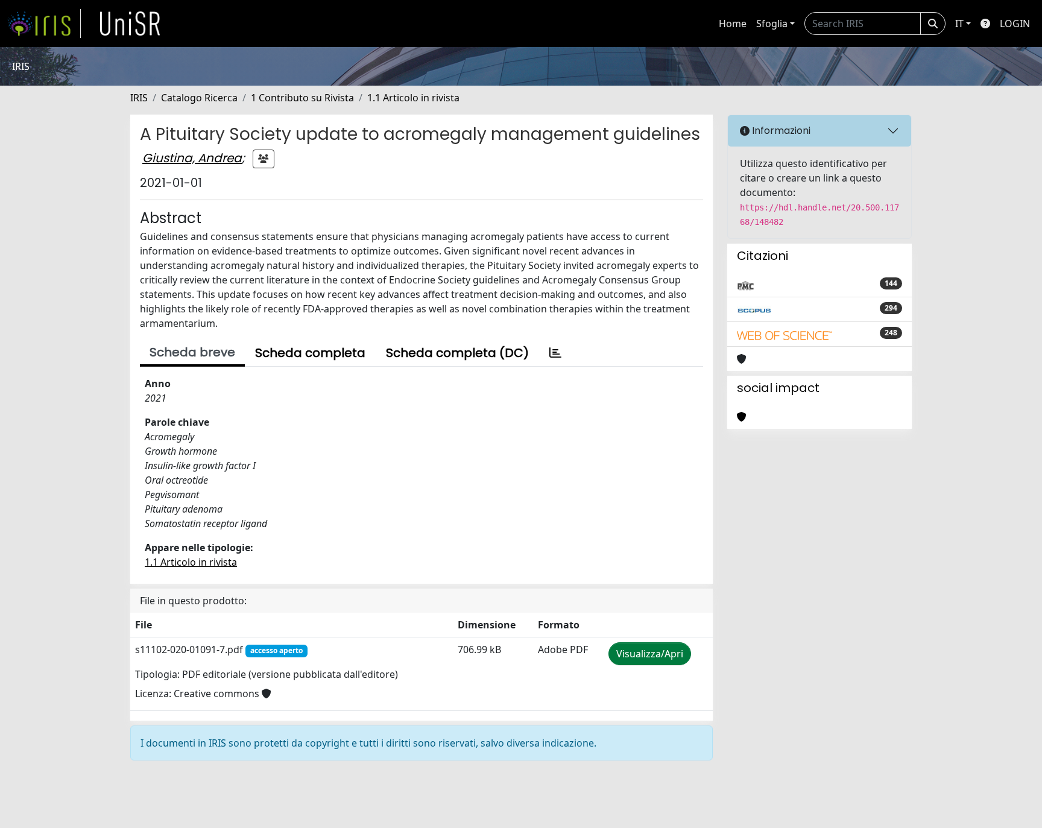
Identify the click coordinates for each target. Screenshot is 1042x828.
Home (733, 23)
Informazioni (780, 130)
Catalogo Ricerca (199, 97)
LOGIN (1015, 23)
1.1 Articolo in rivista (413, 97)
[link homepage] (44, 23)
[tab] (555, 352)
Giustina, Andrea (192, 158)
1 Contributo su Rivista (302, 97)
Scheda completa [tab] (310, 352)
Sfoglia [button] (772, 23)
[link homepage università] (130, 23)
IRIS (139, 97)
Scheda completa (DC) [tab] (457, 352)
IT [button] (959, 23)
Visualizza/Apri (649, 653)
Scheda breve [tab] (192, 352)
